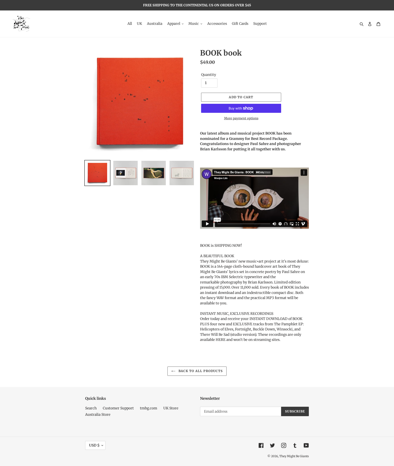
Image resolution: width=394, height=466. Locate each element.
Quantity (208, 74)
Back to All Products (200, 371)
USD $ (94, 445)
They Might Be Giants (294, 456)
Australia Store (97, 414)
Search (91, 408)
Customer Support (118, 408)
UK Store (170, 408)
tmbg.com (148, 408)
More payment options (241, 118)
